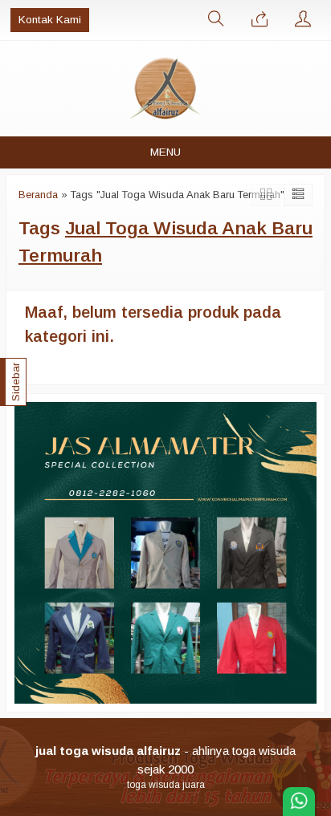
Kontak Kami (49, 20)
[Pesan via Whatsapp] (259, 20)
